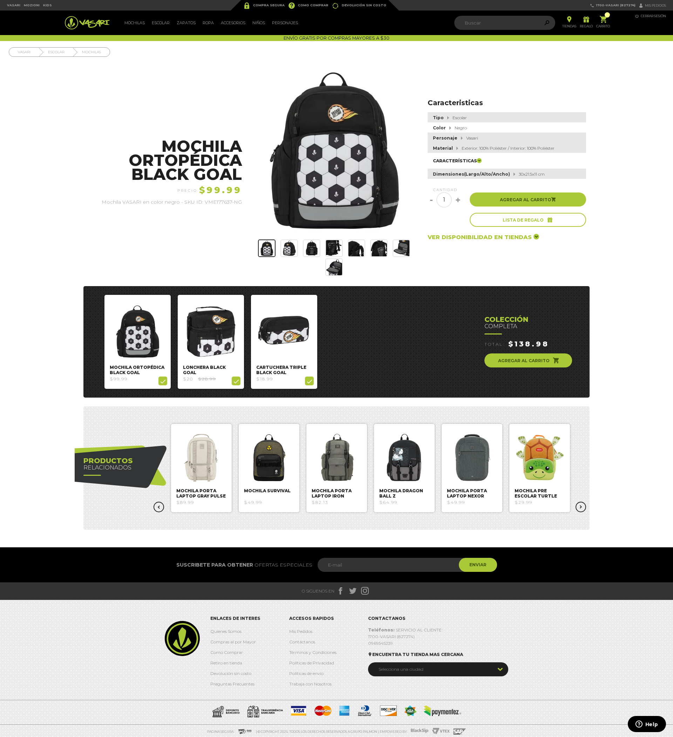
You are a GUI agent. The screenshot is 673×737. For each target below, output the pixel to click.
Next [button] (581, 507)
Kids (47, 5)
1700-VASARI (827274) (612, 5)
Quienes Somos (226, 631)
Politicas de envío (306, 673)
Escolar (161, 22)
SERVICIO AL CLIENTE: (405, 630)
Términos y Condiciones (312, 652)
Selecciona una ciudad (401, 669)
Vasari (13, 5)
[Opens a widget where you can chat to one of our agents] (646, 724)
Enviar (478, 564)
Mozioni (32, 5)
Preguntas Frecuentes (232, 684)
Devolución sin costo (359, 5)
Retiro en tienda (226, 662)
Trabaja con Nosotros (310, 684)
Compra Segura (264, 5)
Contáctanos (302, 641)
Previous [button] (159, 507)
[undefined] (334, 150)
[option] (137, 342)
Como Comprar (308, 5)
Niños (258, 22)
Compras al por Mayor (233, 641)
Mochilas (134, 22)
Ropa (208, 22)
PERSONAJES (285, 22)
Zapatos (186, 22)
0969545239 (380, 643)
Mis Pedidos (300, 631)
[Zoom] (267, 248)
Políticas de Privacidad (311, 662)
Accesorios (233, 22)
